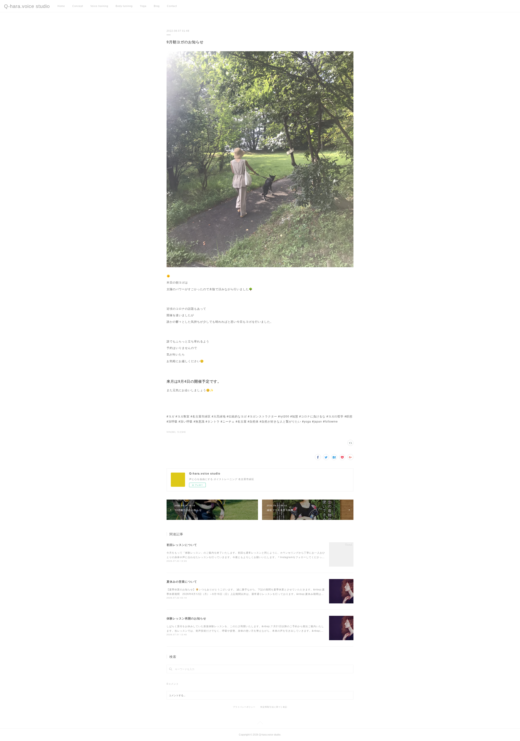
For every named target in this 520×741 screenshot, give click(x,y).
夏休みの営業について (182, 581)
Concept (77, 6)
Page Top (260, 723)
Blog (157, 6)
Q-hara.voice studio (27, 6)
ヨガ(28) (181, 431)
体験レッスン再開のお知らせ (186, 618)
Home (61, 6)
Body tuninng (124, 6)
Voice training (99, 6)
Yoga (143, 6)
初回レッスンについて (182, 545)
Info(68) (171, 431)
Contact (172, 6)
